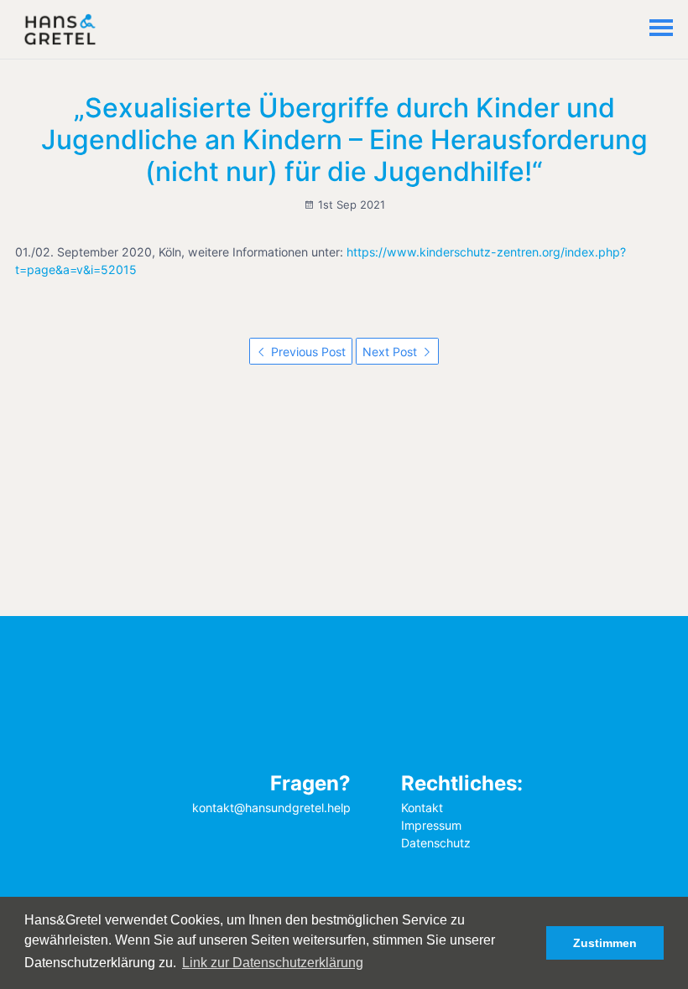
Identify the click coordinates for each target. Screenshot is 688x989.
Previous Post (307, 351)
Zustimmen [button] (605, 943)
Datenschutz (436, 843)
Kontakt (422, 807)
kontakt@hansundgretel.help (271, 807)
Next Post (391, 351)
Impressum (431, 825)
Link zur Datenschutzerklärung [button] (272, 962)
